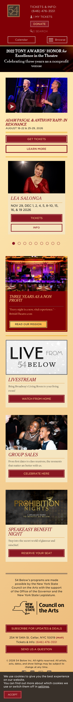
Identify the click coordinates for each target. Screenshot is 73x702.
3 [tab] (24, 243)
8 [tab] (52, 243)
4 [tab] (30, 243)
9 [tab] (58, 243)
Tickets (36, 218)
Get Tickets (36, 139)
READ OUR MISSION (28, 324)
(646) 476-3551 (43, 11)
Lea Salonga (26, 198)
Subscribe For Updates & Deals (36, 628)
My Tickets (43, 16)
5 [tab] (36, 243)
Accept (12, 694)
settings (43, 686)
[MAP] (60, 637)
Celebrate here (36, 473)
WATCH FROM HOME (36, 398)
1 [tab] (13, 243)
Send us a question (36, 649)
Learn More (36, 148)
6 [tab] (41, 243)
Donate (39, 23)
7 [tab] (47, 243)
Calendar (21, 39)
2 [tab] (19, 243)
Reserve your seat (36, 553)
